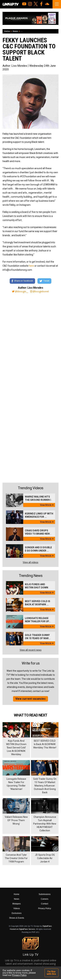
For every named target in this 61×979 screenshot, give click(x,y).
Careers (44, 899)
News (15, 31)
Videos (16, 908)
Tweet (46, 280)
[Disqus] (30, 341)
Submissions (44, 894)
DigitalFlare (47, 926)
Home (7, 31)
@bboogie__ (21, 291)
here (31, 265)
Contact (44, 904)
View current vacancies (30, 698)
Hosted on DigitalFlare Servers (22, 929)
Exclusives (17, 913)
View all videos (30, 562)
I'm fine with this (51, 972)
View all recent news (31, 650)
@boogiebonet (41, 291)
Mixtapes (16, 904)
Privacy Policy (44, 908)
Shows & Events (16, 918)
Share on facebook (23, 280)
